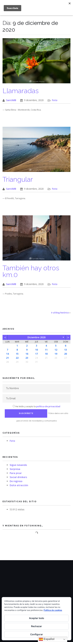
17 (36, 353)
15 (17, 353)
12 (55, 349)
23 (26, 357)
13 (65, 349)
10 (36, 349)
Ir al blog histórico (60, 312)
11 (46, 349)
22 (17, 357)
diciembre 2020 (36, 337)
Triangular (18, 179)
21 (7, 357)
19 (55, 353)
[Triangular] (36, 151)
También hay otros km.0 (31, 271)
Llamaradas (21, 91)
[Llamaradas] (36, 62)
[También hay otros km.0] (36, 239)
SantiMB (11, 100)
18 (46, 353)
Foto (54, 100)
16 (26, 353)
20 (65, 353)
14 (7, 353)
